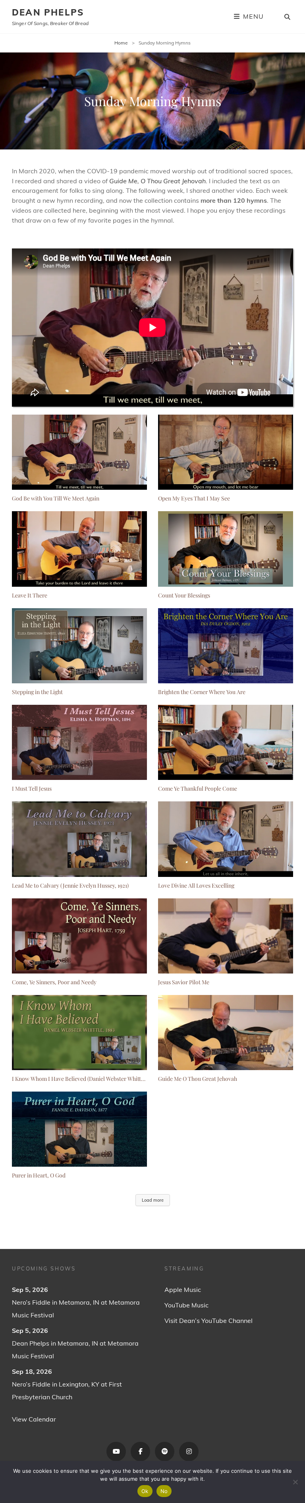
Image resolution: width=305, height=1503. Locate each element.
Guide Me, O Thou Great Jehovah (157, 181)
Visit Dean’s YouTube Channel (208, 1321)
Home (121, 43)
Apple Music (182, 1290)
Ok (145, 1491)
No (164, 1491)
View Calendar (34, 1419)
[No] (295, 1482)
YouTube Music (186, 1305)
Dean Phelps (48, 12)
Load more (153, 1200)
